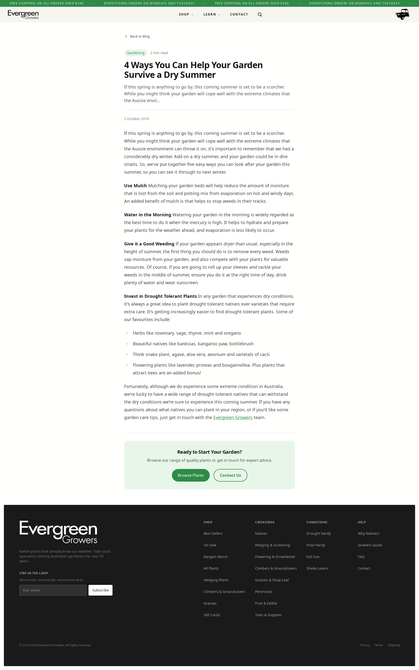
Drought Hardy (318, 533)
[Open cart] (402, 14)
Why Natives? (368, 533)
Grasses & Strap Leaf (272, 580)
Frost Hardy (315, 545)
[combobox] (260, 14)
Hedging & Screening (272, 545)
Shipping (394, 645)
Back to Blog (140, 36)
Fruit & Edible (266, 603)
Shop (184, 14)
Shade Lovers (317, 568)
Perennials (263, 591)
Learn (209, 14)
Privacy (365, 645)
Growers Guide (370, 545)
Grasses (210, 603)
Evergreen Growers (232, 417)
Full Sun (313, 556)
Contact (239, 14)
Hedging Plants (216, 580)
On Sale (210, 545)
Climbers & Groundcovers (224, 591)
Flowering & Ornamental (275, 556)
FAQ (361, 556)
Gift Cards (212, 615)
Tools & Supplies (268, 615)
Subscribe (100, 590)
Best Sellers (213, 533)
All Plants (211, 568)
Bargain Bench (216, 556)
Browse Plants (191, 475)
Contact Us (230, 475)
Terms (379, 645)
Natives (261, 533)
